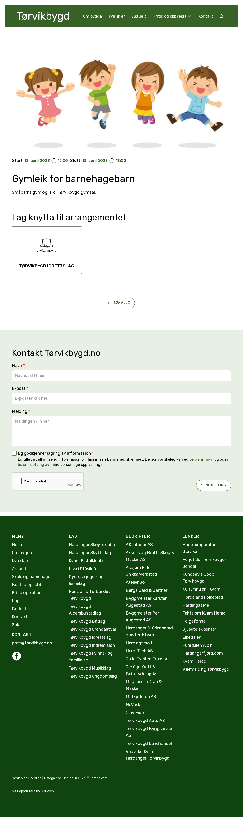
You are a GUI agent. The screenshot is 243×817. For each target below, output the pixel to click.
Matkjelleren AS (141, 696)
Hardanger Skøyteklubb (92, 544)
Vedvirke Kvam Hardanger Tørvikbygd (147, 755)
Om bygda (92, 16)
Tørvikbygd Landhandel (149, 743)
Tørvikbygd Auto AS (145, 720)
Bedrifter (21, 608)
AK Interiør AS (139, 544)
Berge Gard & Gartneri (147, 590)
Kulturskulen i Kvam (201, 589)
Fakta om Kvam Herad (204, 613)
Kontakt (206, 16)
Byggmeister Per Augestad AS (142, 616)
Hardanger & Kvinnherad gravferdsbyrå (149, 631)
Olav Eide (135, 712)
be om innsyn (201, 459)
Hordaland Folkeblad (202, 597)
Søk (15, 624)
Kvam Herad (194, 661)
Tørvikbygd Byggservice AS (149, 732)
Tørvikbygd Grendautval (92, 629)
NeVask (133, 704)
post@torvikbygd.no (32, 643)
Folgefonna (194, 621)
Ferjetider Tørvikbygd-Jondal (204, 563)
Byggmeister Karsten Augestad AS (147, 602)
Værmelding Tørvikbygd (205, 669)
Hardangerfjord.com (202, 653)
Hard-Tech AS (139, 650)
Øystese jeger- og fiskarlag (86, 580)
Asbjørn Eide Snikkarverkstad (141, 571)
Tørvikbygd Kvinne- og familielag (91, 657)
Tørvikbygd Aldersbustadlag (85, 610)
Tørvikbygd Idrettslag (90, 637)
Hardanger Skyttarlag (90, 552)
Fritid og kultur (26, 592)
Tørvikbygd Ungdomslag (93, 676)
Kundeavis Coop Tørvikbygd (198, 578)
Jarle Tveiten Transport (149, 658)
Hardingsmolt (139, 643)
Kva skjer (117, 16)
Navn (18, 365)
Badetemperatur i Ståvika (199, 548)
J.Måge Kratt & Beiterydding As (141, 670)
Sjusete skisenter (199, 629)
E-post (20, 388)
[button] (172, 16)
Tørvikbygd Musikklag (90, 668)
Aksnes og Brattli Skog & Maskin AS (150, 556)
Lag (15, 600)
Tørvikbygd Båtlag (87, 621)
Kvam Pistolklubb (86, 560)
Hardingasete (195, 605)
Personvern (99, 778)
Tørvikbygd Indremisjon (92, 645)
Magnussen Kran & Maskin (144, 685)
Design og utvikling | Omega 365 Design (43, 778)
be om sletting (31, 464)
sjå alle (121, 303)
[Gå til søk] (221, 16)
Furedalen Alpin (197, 645)
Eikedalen (191, 637)
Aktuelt (139, 16)
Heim (17, 544)
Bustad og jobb (27, 584)
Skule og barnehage (31, 576)
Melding (21, 411)
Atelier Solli (137, 582)
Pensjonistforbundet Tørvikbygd (89, 595)
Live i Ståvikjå (82, 568)
